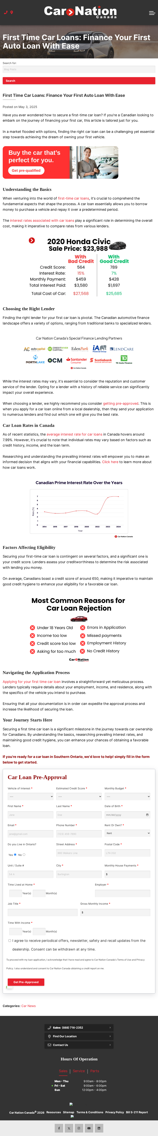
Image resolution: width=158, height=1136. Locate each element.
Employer (102, 884)
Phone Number (66, 825)
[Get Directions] (11, 12)
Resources (53, 1112)
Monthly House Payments (122, 865)
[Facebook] (59, 1128)
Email (12, 825)
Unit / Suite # (16, 865)
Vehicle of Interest (20, 788)
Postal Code (113, 844)
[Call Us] (6, 12)
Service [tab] (79, 1071)
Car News (28, 1006)
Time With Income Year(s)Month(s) (32, 927)
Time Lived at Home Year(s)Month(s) (32, 889)
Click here (110, 462)
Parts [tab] (94, 1071)
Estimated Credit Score (71, 788)
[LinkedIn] (99, 1128)
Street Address (66, 844)
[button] (152, 12)
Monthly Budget (115, 788)
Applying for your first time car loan (32, 682)
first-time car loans (73, 198)
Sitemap (68, 1112)
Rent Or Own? (114, 825)
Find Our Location (65, 1036)
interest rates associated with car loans (41, 220)
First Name (16, 806)
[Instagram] (79, 1128)
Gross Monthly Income (95, 903)
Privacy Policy (114, 1112)
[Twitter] (69, 1128)
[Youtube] (89, 1128)
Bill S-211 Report (137, 1112)
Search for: (10, 63)
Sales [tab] (63, 1071)
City (59, 865)
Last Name (64, 806)
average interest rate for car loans (74, 434)
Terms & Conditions (89, 1112)
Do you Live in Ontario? (22, 849)
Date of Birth (114, 806)
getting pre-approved (120, 403)
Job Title (14, 903)
